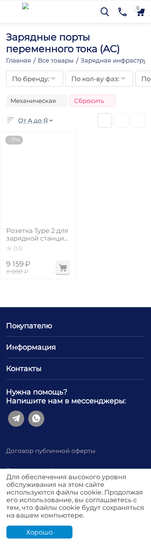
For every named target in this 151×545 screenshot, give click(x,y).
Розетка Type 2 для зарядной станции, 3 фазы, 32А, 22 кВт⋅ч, (38, 234)
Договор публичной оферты (50, 451)
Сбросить (89, 101)
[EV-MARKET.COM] (25, 11)
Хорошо (39, 532)
